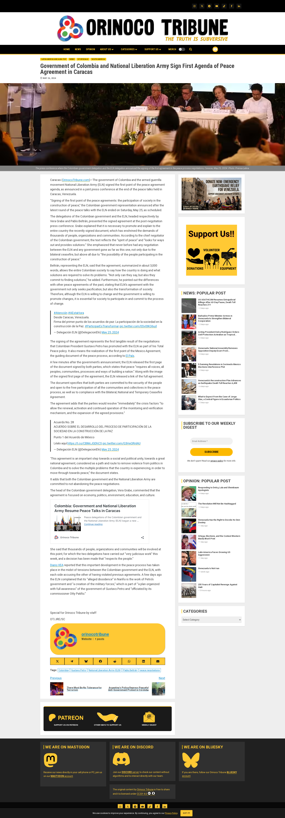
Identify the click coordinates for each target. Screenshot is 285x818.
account (62, 776)
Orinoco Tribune (145, 789)
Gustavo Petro (78, 670)
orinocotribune (95, 634)
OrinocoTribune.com (76, 180)
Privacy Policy (171, 813)
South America (98, 59)
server (130, 772)
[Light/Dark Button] (182, 49)
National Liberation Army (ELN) (105, 670)
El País (130, 355)
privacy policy (217, 461)
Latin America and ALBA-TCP (54, 59)
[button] (191, 49)
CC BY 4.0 (142, 793)
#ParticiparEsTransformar (102, 326)
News (78, 49)
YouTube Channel (210, 49)
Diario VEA (56, 565)
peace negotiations (150, 670)
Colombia (64, 670)
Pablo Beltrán (130, 670)
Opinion (90, 49)
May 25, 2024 (110, 332)
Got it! (186, 813)
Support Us (151, 49)
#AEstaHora (76, 313)
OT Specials (83, 59)
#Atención (60, 313)
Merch (172, 49)
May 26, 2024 (49, 78)
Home (66, 49)
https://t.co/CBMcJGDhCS (84, 443)
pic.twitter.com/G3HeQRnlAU (122, 443)
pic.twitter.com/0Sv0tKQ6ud (138, 326)
